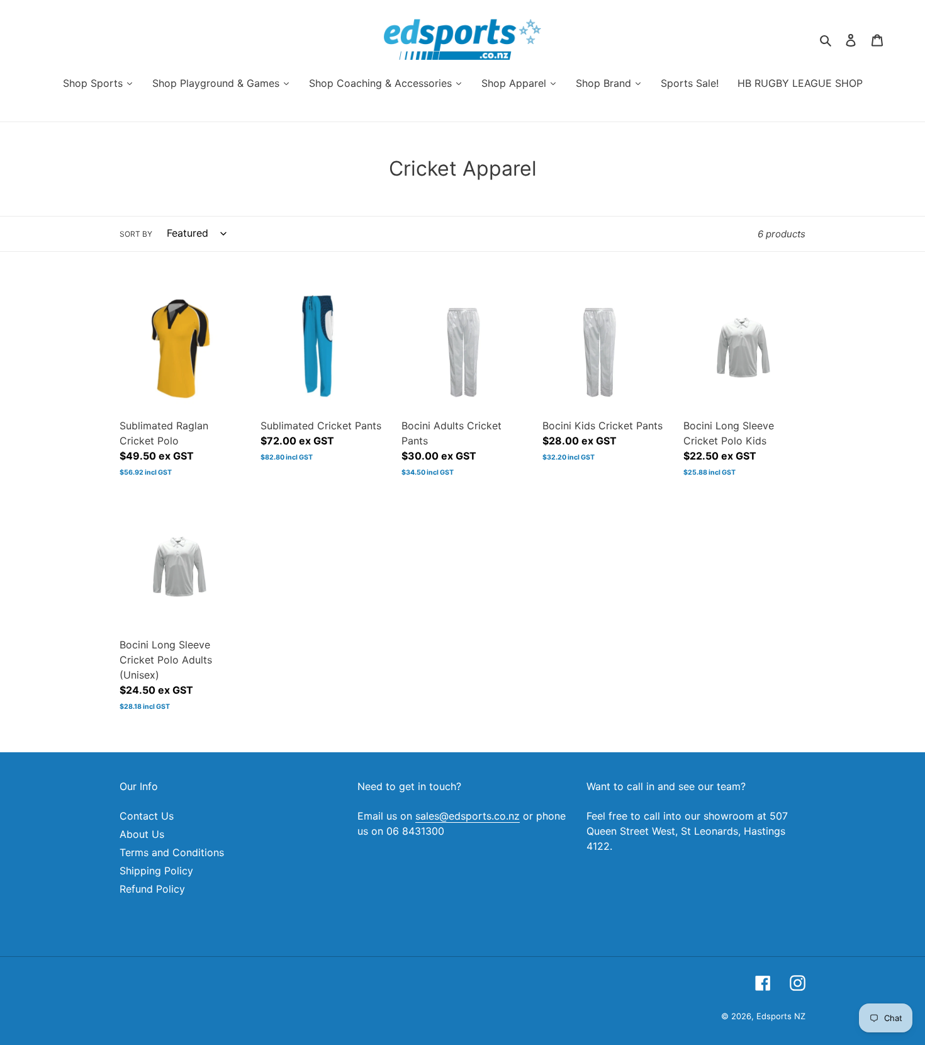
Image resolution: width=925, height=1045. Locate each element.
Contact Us (147, 816)
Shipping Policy (156, 870)
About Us (142, 834)
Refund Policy (152, 889)
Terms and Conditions (172, 852)
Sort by (136, 234)
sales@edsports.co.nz (467, 816)
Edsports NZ (780, 1016)
